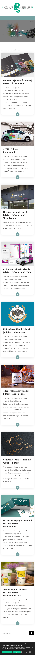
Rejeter (17, 652)
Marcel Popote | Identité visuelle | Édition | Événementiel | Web (15, 592)
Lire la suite (14, 114)
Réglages (25, 652)
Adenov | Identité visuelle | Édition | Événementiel (16, 392)
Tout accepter (7, 652)
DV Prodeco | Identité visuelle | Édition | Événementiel (17, 331)
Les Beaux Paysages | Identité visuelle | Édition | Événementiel (17, 523)
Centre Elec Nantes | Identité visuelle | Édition (17, 461)
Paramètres (22, 648)
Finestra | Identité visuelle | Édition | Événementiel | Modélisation (16, 215)
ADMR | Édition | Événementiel (11, 151)
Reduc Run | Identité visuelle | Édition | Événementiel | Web (17, 271)
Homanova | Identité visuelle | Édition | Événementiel (17, 82)
